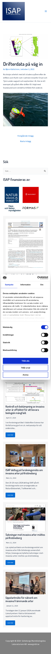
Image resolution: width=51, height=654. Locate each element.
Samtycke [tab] (9, 284)
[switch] (44, 335)
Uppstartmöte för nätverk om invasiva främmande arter (21, 599)
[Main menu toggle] (46, 11)
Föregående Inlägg (25, 136)
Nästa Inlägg (25, 141)
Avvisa (25, 375)
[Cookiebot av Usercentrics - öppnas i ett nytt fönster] (37, 277)
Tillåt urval (25, 368)
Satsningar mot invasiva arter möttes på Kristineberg (25, 536)
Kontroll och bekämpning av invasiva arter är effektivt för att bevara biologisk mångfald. (25, 410)
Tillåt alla (25, 361)
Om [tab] (41, 284)
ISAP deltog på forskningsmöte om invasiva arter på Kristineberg (24, 471)
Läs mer (10, 435)
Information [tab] (25, 284)
